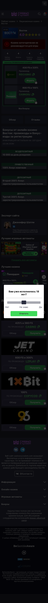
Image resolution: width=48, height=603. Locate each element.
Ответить (23, 313)
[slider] (24, 302)
